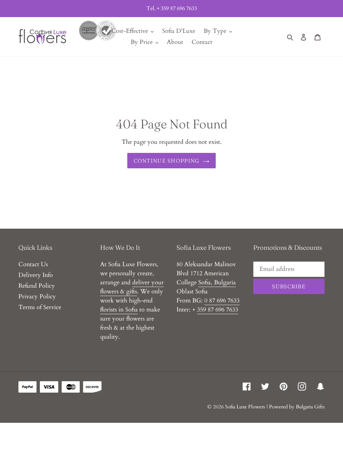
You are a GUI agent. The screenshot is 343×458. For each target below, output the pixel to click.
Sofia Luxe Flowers (245, 406)
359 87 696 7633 (217, 309)
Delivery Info (35, 275)
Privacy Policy (37, 296)
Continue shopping (167, 160)
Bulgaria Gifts (310, 406)
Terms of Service (39, 307)
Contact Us (33, 264)
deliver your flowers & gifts (132, 287)
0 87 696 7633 (221, 300)
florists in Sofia (119, 309)
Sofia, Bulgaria (217, 282)
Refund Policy (36, 286)
